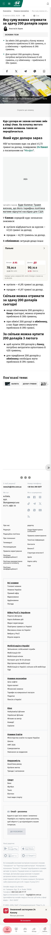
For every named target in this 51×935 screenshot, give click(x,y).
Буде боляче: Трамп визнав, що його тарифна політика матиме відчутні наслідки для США (24, 208)
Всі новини (12, 583)
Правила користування (12, 551)
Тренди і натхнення (15, 771)
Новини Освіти (14, 734)
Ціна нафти (12, 682)
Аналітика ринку (14, 764)
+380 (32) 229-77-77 (18, 892)
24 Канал (42, 147)
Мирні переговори (15, 623)
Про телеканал (9, 538)
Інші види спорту (14, 797)
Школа (10, 741)
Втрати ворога (13, 637)
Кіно (9, 708)
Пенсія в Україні (14, 699)
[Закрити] (46, 910)
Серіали (10, 726)
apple (28, 848)
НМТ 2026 (11, 745)
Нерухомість (13, 760)
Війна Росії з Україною (18, 612)
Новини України (14, 590)
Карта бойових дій (15, 619)
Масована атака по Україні (18, 630)
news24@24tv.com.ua (12, 487)
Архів (29, 557)
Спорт (10, 779)
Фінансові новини (15, 689)
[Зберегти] (44, 71)
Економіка (7, 11)
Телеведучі (7, 542)
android (11, 848)
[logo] (17, 3)
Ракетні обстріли (14, 616)
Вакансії (30, 548)
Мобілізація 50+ (14, 653)
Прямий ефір (13, 593)
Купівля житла (13, 767)
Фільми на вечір (14, 719)
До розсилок (16, 831)
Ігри (29, 566)
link (28, 497)
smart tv (11, 855)
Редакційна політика (11, 534)
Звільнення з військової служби (21, 649)
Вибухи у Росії (13, 634)
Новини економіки (21, 11)
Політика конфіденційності (10, 556)
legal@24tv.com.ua (33, 895)
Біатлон (10, 794)
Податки (11, 696)
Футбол (10, 787)
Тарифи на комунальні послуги (20, 692)
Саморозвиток (13, 748)
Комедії (10, 722)
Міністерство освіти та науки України (23, 738)
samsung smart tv (28, 855)
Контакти (31, 544)
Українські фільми (15, 715)
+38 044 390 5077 (34, 487)
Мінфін (29, 150)
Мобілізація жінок (15, 656)
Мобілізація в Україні (18, 646)
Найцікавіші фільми (16, 711)
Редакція (6, 530)
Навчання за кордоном (17, 752)
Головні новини (14, 586)
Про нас (6, 525)
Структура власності (35, 553)
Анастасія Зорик (16, 29)
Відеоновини (13, 597)
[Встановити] (25, 915)
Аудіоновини (12, 600)
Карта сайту (32, 561)
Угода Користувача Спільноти (35, 530)
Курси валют (12, 685)
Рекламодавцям (9, 547)
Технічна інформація (35, 540)
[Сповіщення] (48, 3)
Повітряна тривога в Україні (19, 626)
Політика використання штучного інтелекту (12, 562)
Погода (10, 604)
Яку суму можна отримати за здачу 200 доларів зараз (39, 11)
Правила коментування (36, 536)
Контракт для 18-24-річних (18, 660)
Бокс (9, 783)
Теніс (9, 790)
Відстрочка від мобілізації (18, 663)
